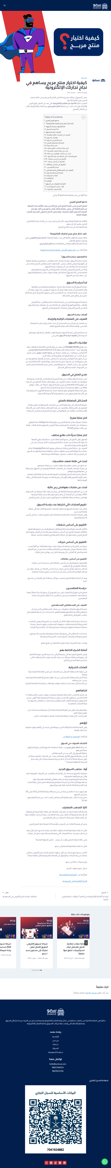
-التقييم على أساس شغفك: (57, 159)
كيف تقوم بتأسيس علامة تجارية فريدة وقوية (58, 250)
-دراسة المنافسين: (53, 167)
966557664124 (58, 1067)
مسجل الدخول (91, 993)
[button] (104, 1161)
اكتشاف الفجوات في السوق (56, 184)
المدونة (56, 1048)
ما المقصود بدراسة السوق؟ (55, 126)
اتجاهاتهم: (50, 178)
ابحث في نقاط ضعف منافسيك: (57, 151)
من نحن (55, 1040)
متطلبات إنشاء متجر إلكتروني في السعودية (20, 895)
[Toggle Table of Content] (82, 117)
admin (79, 92)
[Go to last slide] (86, 942)
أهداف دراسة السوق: (53, 132)
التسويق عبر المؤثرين (71, 737)
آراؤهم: (49, 181)
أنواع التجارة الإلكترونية (68, 875)
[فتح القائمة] (5, 5)
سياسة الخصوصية (55, 1052)
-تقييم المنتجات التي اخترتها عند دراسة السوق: (62, 156)
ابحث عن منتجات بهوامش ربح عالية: (59, 153)
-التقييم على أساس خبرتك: (56, 161)
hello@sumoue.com (57, 1064)
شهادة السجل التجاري (98, 1080)
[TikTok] (55, 1163)
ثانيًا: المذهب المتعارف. (54, 189)
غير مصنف (84, 78)
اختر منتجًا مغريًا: (52, 145)
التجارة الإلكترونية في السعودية (74, 881)
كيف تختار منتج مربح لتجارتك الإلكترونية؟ (60, 123)
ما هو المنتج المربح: (52, 120)
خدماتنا (55, 1044)
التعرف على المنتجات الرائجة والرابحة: (58, 135)
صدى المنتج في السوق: (54, 140)
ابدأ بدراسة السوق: (53, 129)
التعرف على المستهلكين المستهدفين (59, 170)
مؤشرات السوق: (52, 137)
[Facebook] (64, 1163)
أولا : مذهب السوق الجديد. (55, 186)
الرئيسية (55, 1036)
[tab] (41, 970)
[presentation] (73, 928)
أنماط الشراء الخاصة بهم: (55, 173)
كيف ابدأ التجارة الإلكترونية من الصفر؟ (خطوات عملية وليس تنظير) (85, 896)
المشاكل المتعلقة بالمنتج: (55, 143)
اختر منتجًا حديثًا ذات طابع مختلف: (58, 148)
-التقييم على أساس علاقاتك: (56, 164)
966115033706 (57, 1071)
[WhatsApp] (46, 1163)
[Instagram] (60, 1163)
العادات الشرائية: (52, 175)
